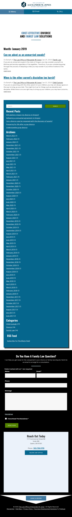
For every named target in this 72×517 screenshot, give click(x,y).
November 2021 (12, 148)
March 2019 (10, 249)
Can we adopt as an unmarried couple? (24, 55)
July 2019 (9, 237)
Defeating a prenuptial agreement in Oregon (23, 118)
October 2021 (11, 151)
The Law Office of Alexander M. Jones (27, 60)
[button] (12, 11)
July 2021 (9, 161)
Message (8, 391)
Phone (7, 381)
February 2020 (11, 215)
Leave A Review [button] (36, 498)
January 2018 (11, 294)
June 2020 (9, 202)
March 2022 (10, 136)
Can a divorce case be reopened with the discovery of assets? (29, 121)
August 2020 (11, 196)
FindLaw (62, 509)
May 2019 (9, 243)
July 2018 (9, 275)
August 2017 (11, 309)
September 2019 (12, 230)
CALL (61, 11)
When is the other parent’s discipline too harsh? (29, 77)
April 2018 (10, 284)
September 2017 (12, 306)
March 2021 (10, 174)
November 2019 (12, 224)
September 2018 (12, 268)
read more (7, 71)
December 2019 (12, 221)
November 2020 (12, 186)
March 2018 (10, 287)
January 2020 (11, 218)
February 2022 (11, 139)
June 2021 (9, 164)
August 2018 (11, 272)
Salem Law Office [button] (36, 453)
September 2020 (12, 193)
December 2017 (12, 297)
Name (7, 371)
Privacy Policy (28, 509)
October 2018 (11, 265)
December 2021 (12, 145)
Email (39, 371)
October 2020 (11, 189)
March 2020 (10, 211)
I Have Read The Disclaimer (18, 419)
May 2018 (9, 281)
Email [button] (37, 11)
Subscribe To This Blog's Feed (18, 341)
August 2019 (11, 234)
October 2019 (11, 227)
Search (55, 106)
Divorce (9, 327)
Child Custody (58, 83)
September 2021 (12, 155)
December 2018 (12, 259)
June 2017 (9, 316)
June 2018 (9, 278)
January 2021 (11, 180)
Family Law (57, 60)
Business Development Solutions (45, 509)
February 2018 (11, 290)
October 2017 (11, 303)
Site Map (19, 509)
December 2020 (12, 183)
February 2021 (11, 177)
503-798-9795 (38, 448)
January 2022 (11, 142)
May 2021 (9, 167)
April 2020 (10, 208)
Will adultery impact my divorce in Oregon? (22, 115)
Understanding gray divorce (16, 127)
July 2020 (9, 199)
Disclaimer (9, 414)
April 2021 (10, 170)
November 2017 (12, 300)
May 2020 (9, 205)
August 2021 (11, 158)
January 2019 (11, 256)
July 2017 (9, 313)
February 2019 (11, 253)
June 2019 (9, 240)
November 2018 (12, 262)
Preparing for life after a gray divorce (20, 124)
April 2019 (10, 246)
